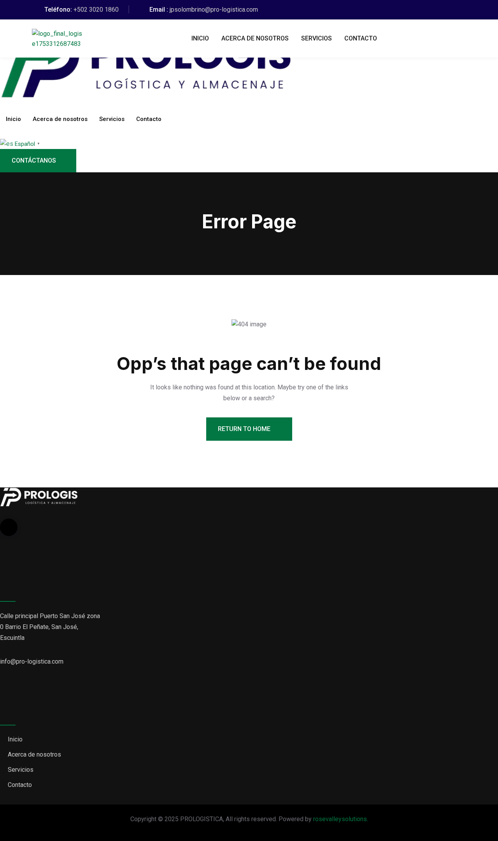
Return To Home (245, 429)
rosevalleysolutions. (340, 819)
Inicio (200, 38)
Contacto (360, 38)
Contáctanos (34, 160)
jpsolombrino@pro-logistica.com (214, 9)
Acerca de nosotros (255, 38)
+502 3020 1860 (96, 9)
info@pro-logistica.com (31, 661)
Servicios (316, 38)
